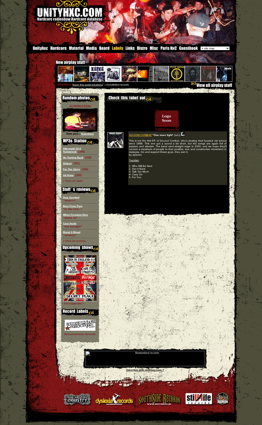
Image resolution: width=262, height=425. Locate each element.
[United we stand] (130, 49)
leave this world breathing (88, 84)
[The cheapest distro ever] (142, 49)
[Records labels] (117, 49)
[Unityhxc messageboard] (104, 49)
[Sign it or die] (188, 49)
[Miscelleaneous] (154, 49)
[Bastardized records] (145, 365)
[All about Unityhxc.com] (38, 49)
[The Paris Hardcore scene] (168, 49)
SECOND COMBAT (140, 135)
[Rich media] (91, 49)
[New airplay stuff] (53, 64)
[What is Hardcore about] (58, 49)
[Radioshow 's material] (76, 49)
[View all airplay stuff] (213, 86)
